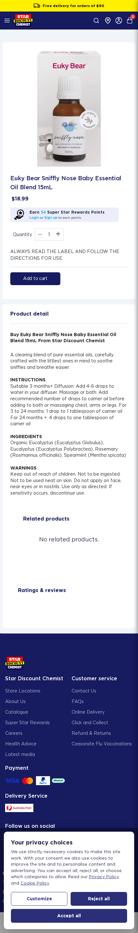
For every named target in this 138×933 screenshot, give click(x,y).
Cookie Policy (35, 883)
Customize (39, 898)
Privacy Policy (104, 876)
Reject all (99, 898)
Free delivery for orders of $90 (73, 6)
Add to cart (35, 278)
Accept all (69, 915)
